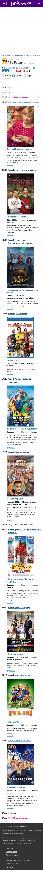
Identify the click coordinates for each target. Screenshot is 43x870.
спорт (29, 76)
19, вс (25, 71)
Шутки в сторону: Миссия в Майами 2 (20, 580)
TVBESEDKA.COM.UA (20, 826)
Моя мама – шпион (16, 787)
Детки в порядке (15, 498)
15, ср (32, 67)
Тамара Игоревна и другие (19, 148)
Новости (9, 848)
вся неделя (9, 67)
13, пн (19, 67)
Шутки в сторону (15, 654)
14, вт (25, 67)
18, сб (18, 71)
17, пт (12, 71)
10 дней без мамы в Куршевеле (22, 428)
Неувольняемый (14, 721)
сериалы (19, 76)
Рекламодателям (12, 863)
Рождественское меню (18, 216)
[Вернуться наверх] (39, 863)
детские (8, 79)
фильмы (8, 76)
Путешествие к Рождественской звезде (22, 291)
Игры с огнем (13, 360)
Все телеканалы (12, 855)
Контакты (9, 867)
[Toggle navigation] (4, 3)
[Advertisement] (21, 30)
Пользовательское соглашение (18, 860)
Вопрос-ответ (11, 852)
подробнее (11, 165)
